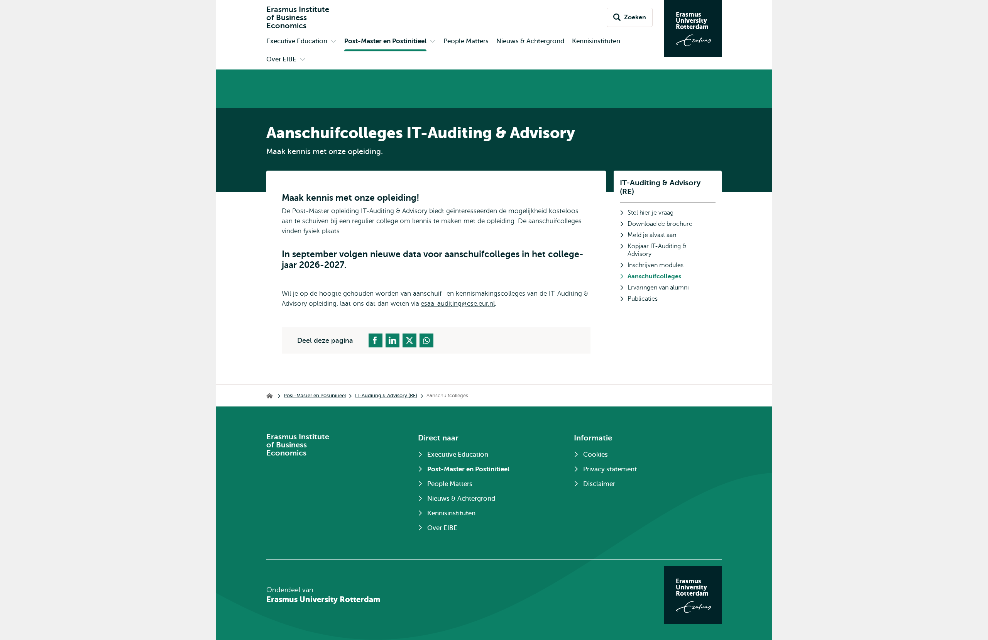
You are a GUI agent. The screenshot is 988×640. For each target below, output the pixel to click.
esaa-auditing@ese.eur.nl (458, 303)
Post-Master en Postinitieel (315, 395)
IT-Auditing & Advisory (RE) (660, 187)
